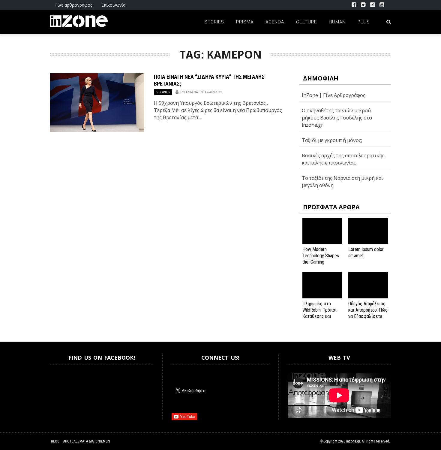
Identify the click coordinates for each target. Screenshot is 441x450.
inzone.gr (353, 441)
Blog (55, 441)
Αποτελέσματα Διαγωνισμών (86, 441)
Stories (214, 22)
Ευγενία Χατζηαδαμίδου (201, 92)
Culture (306, 22)
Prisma (245, 22)
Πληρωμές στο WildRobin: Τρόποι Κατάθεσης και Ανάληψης (319, 313)
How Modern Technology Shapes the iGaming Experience (320, 258)
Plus (364, 22)
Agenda (275, 22)
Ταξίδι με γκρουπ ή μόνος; (332, 140)
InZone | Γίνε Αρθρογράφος (333, 95)
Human (337, 22)
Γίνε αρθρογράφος (73, 5)
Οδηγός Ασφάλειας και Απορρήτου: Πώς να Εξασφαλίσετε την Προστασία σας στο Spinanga (368, 316)
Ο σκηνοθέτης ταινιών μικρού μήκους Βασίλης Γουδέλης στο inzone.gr (337, 117)
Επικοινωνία (113, 5)
